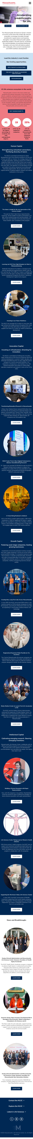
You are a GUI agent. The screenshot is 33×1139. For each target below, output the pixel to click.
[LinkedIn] (21, 1119)
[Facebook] (16, 1119)
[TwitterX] (11, 1119)
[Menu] (30, 3)
